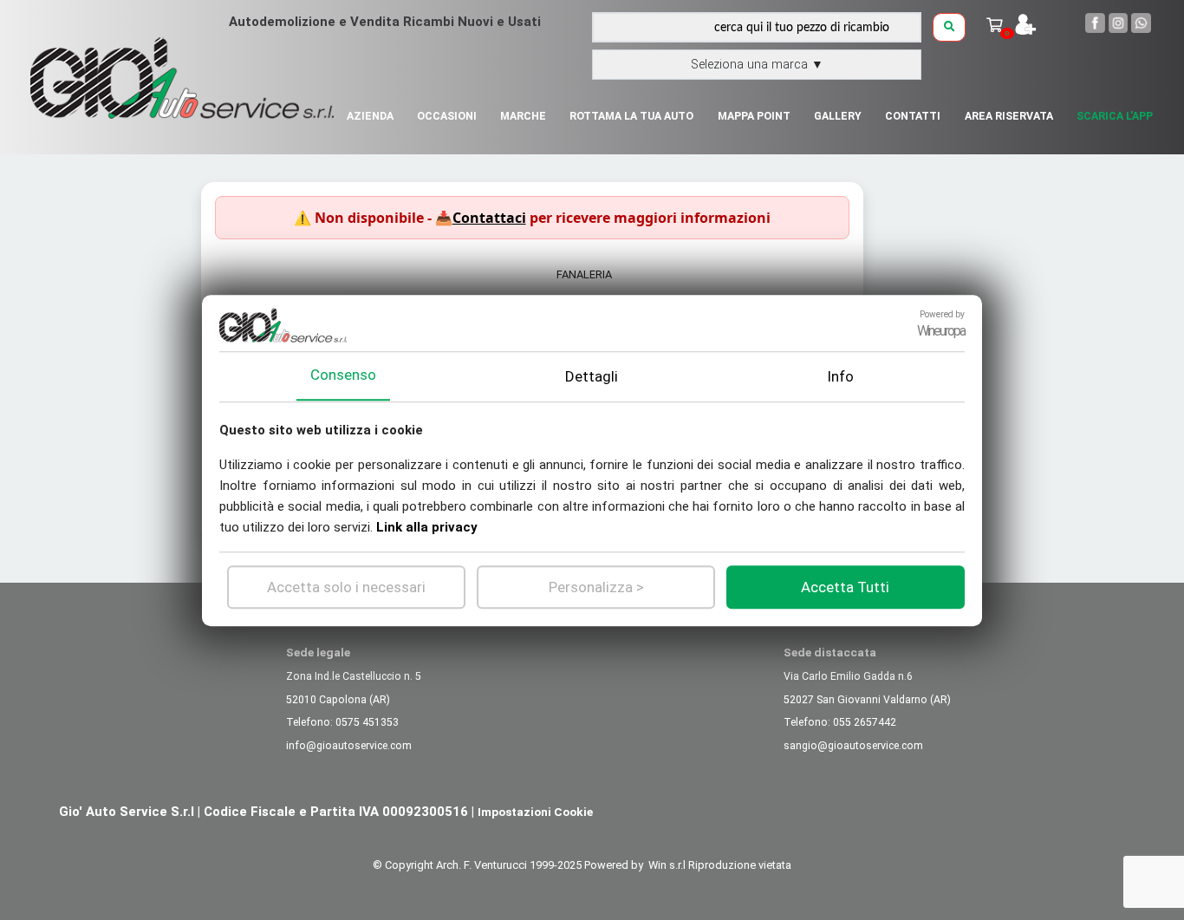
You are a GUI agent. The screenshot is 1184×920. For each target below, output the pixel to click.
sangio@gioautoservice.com (853, 746)
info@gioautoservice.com (349, 746)
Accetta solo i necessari (346, 586)
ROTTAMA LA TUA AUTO (631, 116)
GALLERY (838, 116)
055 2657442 (864, 722)
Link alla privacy (427, 526)
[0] (995, 25)
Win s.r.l (667, 864)
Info (840, 375)
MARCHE (523, 116)
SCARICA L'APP (1115, 116)
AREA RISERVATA (1009, 116)
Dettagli (591, 375)
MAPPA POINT (754, 116)
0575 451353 (367, 722)
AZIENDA (370, 116)
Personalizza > (596, 586)
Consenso (343, 374)
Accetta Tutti (845, 586)
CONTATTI (912, 116)
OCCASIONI (447, 116)
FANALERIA (584, 274)
